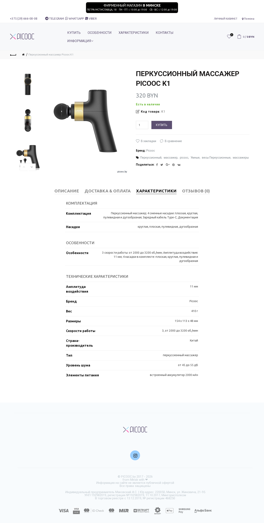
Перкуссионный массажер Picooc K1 (50, 54)
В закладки (148, 141)
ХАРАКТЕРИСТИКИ (134, 33)
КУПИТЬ (74, 33)
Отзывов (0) (196, 190)
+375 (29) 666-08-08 (24, 18)
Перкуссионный (150, 157)
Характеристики (156, 190)
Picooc (150, 150)
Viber (93, 18)
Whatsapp (76, 18)
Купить (161, 125)
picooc (184, 157)
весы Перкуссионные (216, 157)
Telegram (56, 18)
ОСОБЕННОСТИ (100, 33)
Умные (195, 157)
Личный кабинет (225, 18)
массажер (171, 157)
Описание (66, 190)
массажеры (241, 157)
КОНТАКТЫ (164, 33)
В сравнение (173, 141)
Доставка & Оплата (108, 190)
